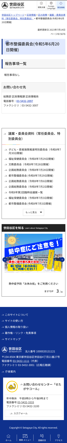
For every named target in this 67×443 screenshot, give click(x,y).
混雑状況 (42, 440)
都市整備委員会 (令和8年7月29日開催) (31, 175)
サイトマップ (12, 339)
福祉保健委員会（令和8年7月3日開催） (32, 198)
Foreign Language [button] (51, 7)
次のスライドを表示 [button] (64, 259)
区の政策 (42, 14)
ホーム (8, 440)
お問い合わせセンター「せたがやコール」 (42, 386)
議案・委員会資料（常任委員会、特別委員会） (34, 136)
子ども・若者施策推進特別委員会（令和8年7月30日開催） (35, 151)
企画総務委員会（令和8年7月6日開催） (32, 181)
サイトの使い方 (14, 320)
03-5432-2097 (24, 101)
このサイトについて (16, 314)
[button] (41, 5)
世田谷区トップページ (13, 14)
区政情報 (31, 14)
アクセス (58, 440)
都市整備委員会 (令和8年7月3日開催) (30, 203)
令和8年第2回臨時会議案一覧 (26, 192)
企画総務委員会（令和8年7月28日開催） (32, 170)
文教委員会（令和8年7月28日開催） (30, 164)
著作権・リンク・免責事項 (20, 333)
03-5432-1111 (21, 361)
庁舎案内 (10, 371)
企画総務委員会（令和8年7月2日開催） (32, 186)
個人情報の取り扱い (16, 327)
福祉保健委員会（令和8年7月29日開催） (32, 158)
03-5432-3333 (25, 402)
